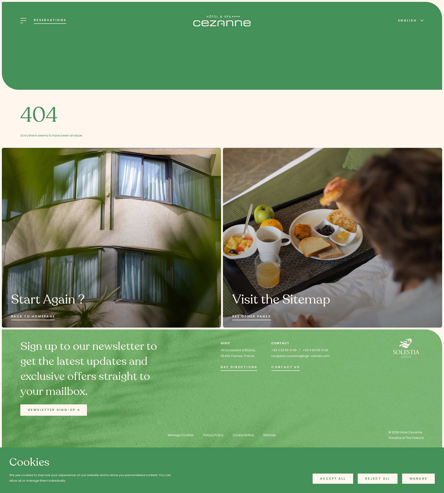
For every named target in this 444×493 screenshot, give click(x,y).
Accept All (333, 478)
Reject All (377, 478)
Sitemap (269, 435)
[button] (53, 410)
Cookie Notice (243, 435)
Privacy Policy (213, 435)
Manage (419, 478)
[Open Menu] (23, 20)
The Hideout (415, 438)
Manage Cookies (181, 435)
